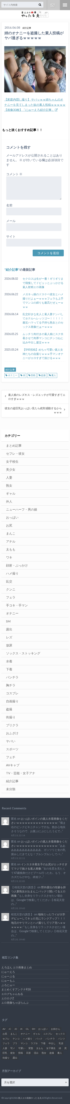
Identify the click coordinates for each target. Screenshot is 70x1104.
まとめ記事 (14, 445)
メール (11, 221)
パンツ (61, 1038)
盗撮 (43, 375)
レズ (9, 637)
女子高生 (51, 1048)
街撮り (10, 717)
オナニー (12, 375)
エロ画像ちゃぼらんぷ (15, 1002)
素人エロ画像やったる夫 (30, 1098)
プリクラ (12, 725)
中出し (52, 1043)
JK (21, 1028)
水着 (9, 661)
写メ (12, 1048)
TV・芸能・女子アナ (20, 773)
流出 (36, 1052)
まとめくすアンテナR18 (16, 989)
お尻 (9, 525)
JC (10, 1028)
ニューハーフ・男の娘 (21, 509)
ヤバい (10, 741)
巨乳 (5, 1052)
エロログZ (7, 998)
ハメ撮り (12, 573)
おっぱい (12, 517)
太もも (10, 549)
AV (4, 1028)
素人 (53, 375)
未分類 (10, 789)
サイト (11, 236)
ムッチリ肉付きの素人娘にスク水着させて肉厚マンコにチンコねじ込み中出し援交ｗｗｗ (43, 338)
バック (38, 1038)
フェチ (10, 757)
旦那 (28, 1052)
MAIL (52, 5)
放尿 (9, 645)
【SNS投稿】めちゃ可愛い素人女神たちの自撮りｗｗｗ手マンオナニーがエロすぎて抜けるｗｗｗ (43, 354)
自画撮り (12, 701)
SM (8, 621)
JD (15, 1028)
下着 (9, 669)
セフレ (6, 1038)
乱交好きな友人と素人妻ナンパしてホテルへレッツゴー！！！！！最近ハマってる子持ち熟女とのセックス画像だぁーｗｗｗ (43, 320)
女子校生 (12, 461)
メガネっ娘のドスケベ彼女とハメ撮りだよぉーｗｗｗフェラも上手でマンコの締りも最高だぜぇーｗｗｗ (43, 300)
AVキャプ (12, 765)
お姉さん (55, 1028)
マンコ (24, 1043)
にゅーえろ (8, 971)
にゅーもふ (8, 980)
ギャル (10, 493)
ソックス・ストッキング (23, 653)
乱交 (9, 581)
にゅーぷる (8, 976)
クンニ (10, 589)
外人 (9, 501)
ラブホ (34, 1043)
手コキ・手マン (17, 605)
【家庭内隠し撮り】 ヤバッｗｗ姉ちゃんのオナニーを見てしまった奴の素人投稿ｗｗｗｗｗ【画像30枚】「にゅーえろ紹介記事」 (35, 104)
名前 (9, 205)
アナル (10, 541)
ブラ (15, 1043)
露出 (9, 629)
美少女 (10, 469)
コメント (14, 174)
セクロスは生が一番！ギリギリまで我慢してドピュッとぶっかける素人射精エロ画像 (43, 283)
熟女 (9, 485)
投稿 (33, 375)
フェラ (10, 597)
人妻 (9, 477)
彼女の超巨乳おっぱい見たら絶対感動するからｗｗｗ (33, 410)
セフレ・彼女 (15, 453)
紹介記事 (12, 269)
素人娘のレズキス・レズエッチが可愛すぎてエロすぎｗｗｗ (36, 396)
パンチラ (12, 677)
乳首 (61, 1043)
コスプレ (12, 693)
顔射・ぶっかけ (17, 565)
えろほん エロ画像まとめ (16, 967)
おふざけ (12, 733)
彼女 (12, 1052)
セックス (60, 1033)
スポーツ (12, 749)
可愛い (21, 1048)
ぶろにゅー (8, 985)
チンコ (16, 1038)
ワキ (9, 557)
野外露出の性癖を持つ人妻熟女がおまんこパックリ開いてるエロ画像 (38, 891)
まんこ (10, 533)
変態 (30, 1048)
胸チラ (10, 685)
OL (27, 1028)
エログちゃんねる (12, 993)
